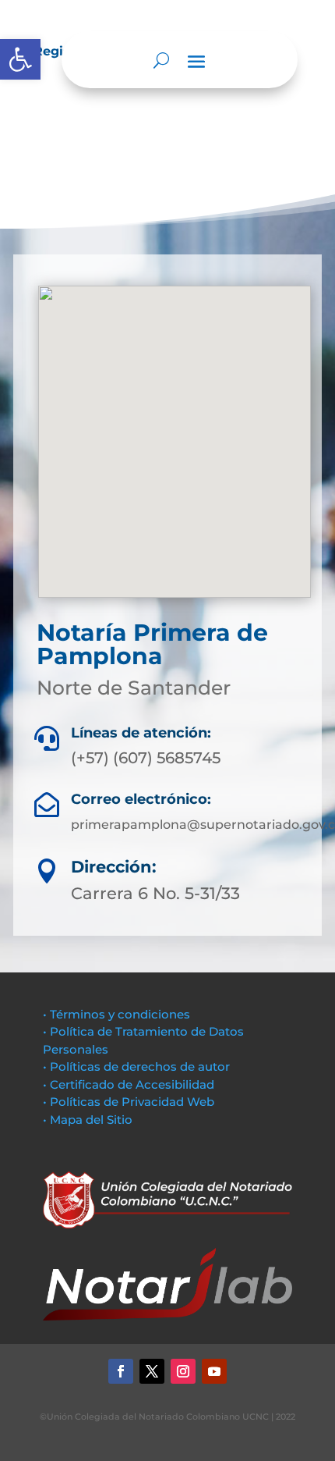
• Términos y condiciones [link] (116, 1014)
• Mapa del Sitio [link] (89, 1119)
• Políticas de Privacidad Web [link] (128, 1101)
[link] (20, 59)
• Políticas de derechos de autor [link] (136, 1066)
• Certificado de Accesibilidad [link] (128, 1084)
